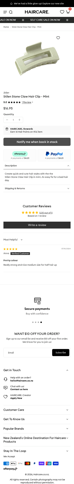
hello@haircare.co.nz (21, 380)
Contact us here (19, 389)
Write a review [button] (37, 225)
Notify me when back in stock (37, 142)
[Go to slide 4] (41, 322)
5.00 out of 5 (45, 212)
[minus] (7, 120)
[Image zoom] (37, 59)
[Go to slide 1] (33, 322)
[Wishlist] (62, 11)
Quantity (8, 114)
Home (6, 27)
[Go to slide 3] (38, 322)
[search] (10, 11)
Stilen (6, 92)
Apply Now (16, 398)
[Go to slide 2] (35, 322)
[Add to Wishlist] (58, 38)
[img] (10, 249)
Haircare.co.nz (41, 474)
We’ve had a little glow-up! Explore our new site (39, 3)
